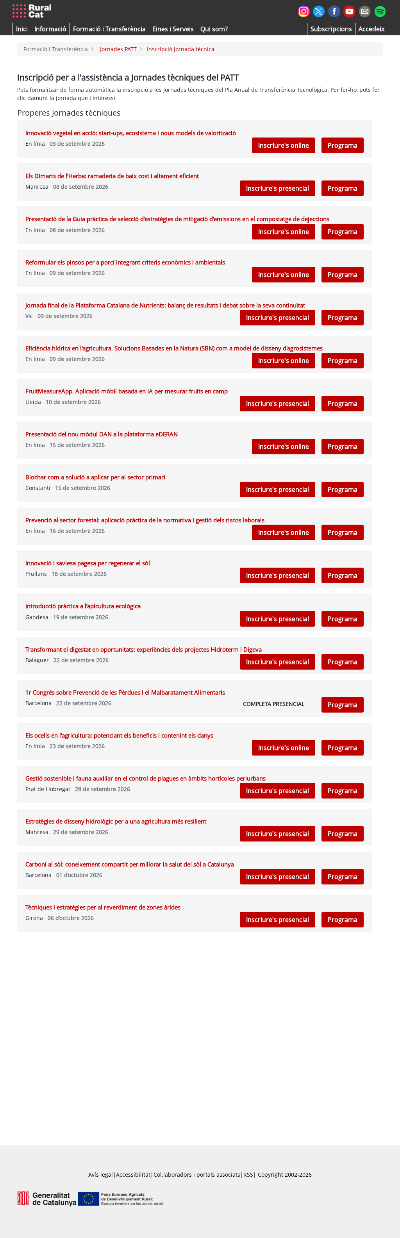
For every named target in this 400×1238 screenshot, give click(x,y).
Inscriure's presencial (277, 188)
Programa (342, 145)
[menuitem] (109, 29)
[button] (22, 29)
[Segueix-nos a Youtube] (349, 10)
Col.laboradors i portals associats (197, 1174)
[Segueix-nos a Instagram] (304, 10)
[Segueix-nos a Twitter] (319, 10)
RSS (248, 1174)
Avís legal (100, 1174)
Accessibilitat (133, 1174)
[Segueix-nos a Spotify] (380, 10)
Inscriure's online (283, 145)
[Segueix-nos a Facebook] (334, 10)
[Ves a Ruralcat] (33, 11)
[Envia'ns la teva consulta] (365, 10)
